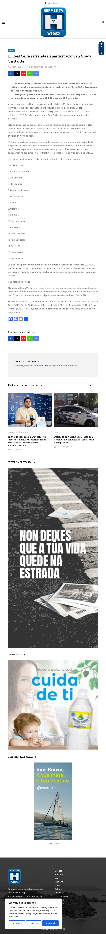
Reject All (33, 923)
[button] (90, 385)
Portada (59, 874)
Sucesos (59, 881)
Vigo (27, 432)
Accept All (50, 923)
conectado (42, 365)
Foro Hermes (61, 896)
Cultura (58, 889)
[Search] (103, 22)
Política (20, 432)
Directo (58, 870)
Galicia (58, 892)
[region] (33, 914)
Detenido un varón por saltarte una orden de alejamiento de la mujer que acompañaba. (74, 440)
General (11, 432)
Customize (17, 923)
